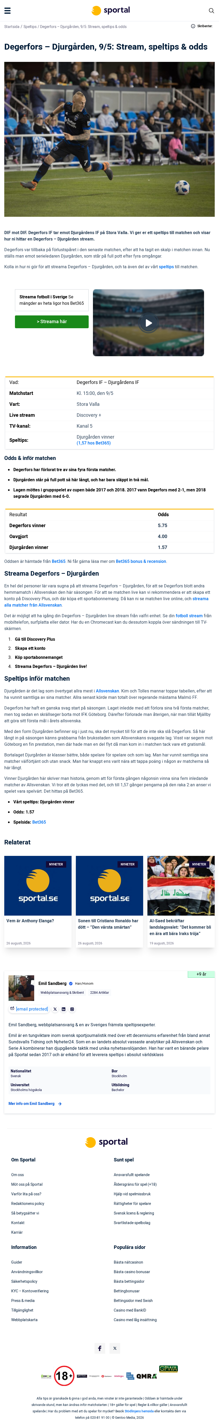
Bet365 (58, 561)
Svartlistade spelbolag (132, 1223)
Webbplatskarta (24, 1320)
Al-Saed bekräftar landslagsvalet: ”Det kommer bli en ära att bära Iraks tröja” (180, 927)
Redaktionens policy (27, 1203)
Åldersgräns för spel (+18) (135, 1184)
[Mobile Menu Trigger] (8, 10)
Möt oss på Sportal (26, 1184)
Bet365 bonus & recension (141, 561)
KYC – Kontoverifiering (30, 1291)
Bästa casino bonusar (132, 1272)
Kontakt (18, 1223)
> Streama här (52, 321)
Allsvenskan (107, 691)
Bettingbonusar (127, 1291)
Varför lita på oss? (26, 1194)
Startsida (11, 27)
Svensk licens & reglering (134, 1213)
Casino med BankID (130, 1310)
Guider (16, 1262)
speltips (166, 267)
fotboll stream (189, 616)
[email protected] (32, 1009)
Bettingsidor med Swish (133, 1301)
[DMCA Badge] (46, 1376)
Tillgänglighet (22, 1310)
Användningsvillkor (27, 1272)
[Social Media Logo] (100, 1348)
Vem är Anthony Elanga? (30, 921)
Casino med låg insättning (135, 1320)
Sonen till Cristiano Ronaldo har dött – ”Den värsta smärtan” (108, 924)
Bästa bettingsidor (129, 1281)
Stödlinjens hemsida (139, 1411)
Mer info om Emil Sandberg (31, 1104)
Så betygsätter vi (25, 1213)
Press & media (23, 1301)
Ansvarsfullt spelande (132, 1175)
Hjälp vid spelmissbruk (132, 1194)
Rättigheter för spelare (132, 1203)
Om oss (17, 1175)
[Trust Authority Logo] (82, 1376)
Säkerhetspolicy (24, 1281)
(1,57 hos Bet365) (94, 443)
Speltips (30, 27)
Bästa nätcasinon (128, 1262)
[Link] (38, 886)
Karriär (17, 1232)
